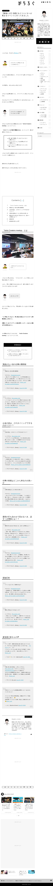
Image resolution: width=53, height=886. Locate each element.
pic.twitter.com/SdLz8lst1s (11, 621)
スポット (45, 58)
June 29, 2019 (23, 388)
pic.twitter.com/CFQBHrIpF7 (24, 464)
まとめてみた (45, 107)
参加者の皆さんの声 (14, 221)
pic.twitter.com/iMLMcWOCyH (23, 500)
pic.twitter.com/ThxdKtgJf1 (11, 407)
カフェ (45, 53)
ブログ (45, 74)
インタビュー (44, 86)
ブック (45, 62)
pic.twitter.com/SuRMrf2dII (11, 443)
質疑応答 (11, 219)
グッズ (45, 55)
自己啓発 (45, 80)
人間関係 (45, 101)
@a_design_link (16, 398)
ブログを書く (45, 116)
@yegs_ (16, 53)
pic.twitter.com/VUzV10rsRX (17, 595)
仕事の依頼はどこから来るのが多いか (18, 213)
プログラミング (45, 76)
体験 (45, 78)
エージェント (45, 124)
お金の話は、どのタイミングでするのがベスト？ (19, 210)
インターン (45, 122)
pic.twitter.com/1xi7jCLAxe (11, 561)
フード (45, 60)
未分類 (44, 127)
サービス (45, 57)
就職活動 (44, 120)
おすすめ (44, 51)
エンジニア (45, 90)
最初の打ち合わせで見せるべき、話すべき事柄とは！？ (19, 216)
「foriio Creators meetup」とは (17, 205)
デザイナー (45, 92)
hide (22, 200)
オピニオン (44, 97)
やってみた (45, 109)
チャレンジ (44, 105)
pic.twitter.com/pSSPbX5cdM (12, 538)
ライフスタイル (45, 99)
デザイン (45, 73)
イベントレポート (6, 10)
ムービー (45, 63)
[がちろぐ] (26, 6)
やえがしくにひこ (44, 67)
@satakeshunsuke (15, 375)
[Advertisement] (27, 46)
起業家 (45, 94)
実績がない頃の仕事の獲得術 (16, 207)
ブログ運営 (44, 112)
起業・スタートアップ (45, 82)
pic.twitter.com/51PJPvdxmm (12, 384)
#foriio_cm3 (23, 382)
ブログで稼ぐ (45, 115)
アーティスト (45, 88)
